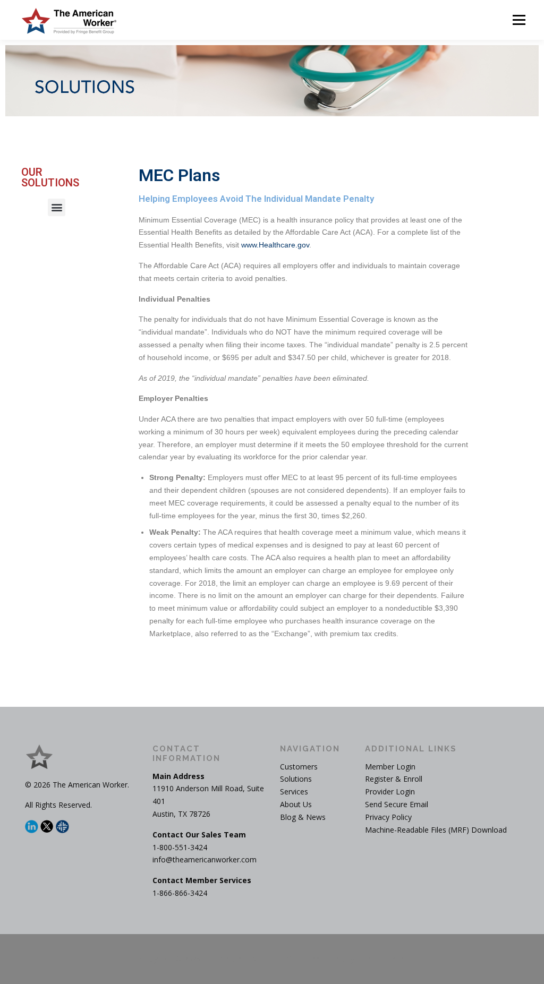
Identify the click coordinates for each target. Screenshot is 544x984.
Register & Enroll (393, 779)
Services (294, 791)
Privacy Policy (388, 817)
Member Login (390, 766)
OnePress (303, 959)
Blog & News (303, 817)
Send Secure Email (396, 804)
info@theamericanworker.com (204, 859)
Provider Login (390, 791)
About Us (296, 804)
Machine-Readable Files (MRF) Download (436, 830)
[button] (56, 207)
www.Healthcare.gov (275, 245)
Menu (518, 20)
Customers (299, 766)
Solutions (296, 779)
